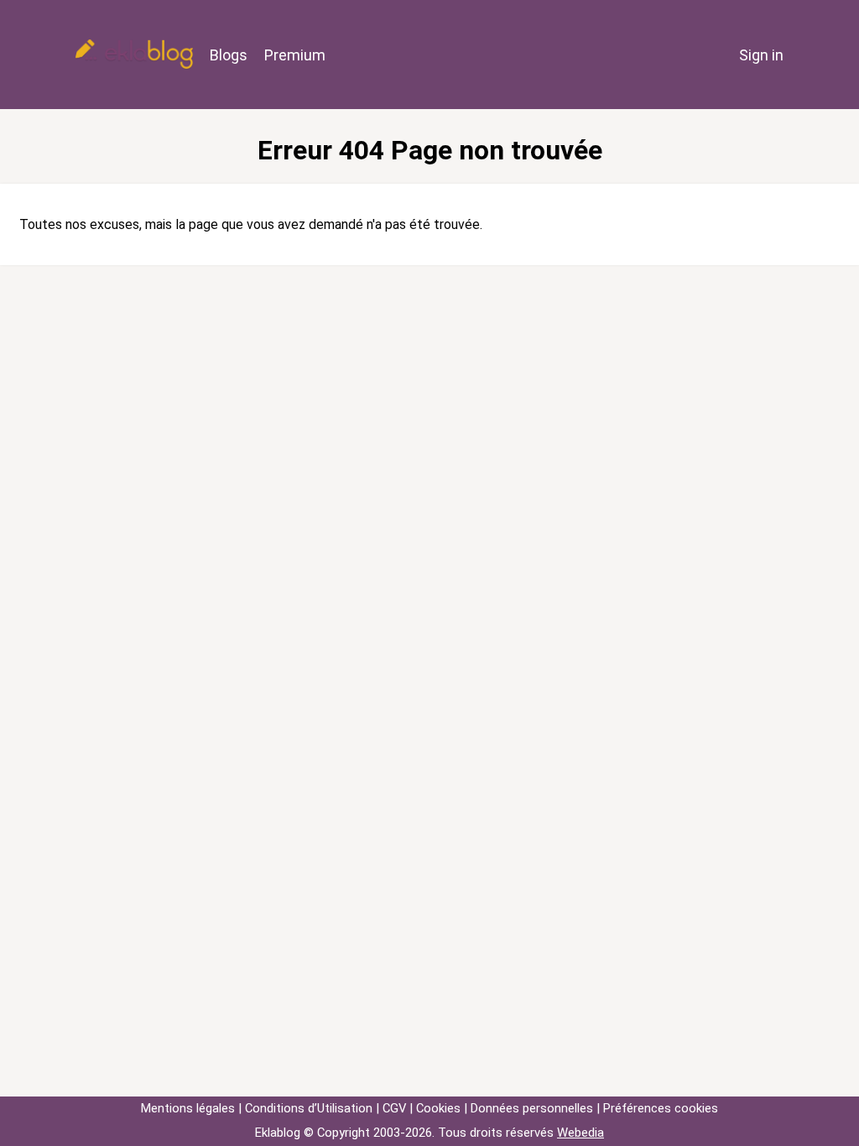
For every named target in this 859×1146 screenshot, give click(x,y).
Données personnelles (532, 1108)
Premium (294, 55)
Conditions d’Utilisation (308, 1108)
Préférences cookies (660, 1108)
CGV (394, 1108)
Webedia (580, 1132)
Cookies (438, 1108)
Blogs (228, 55)
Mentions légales (188, 1108)
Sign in (761, 55)
